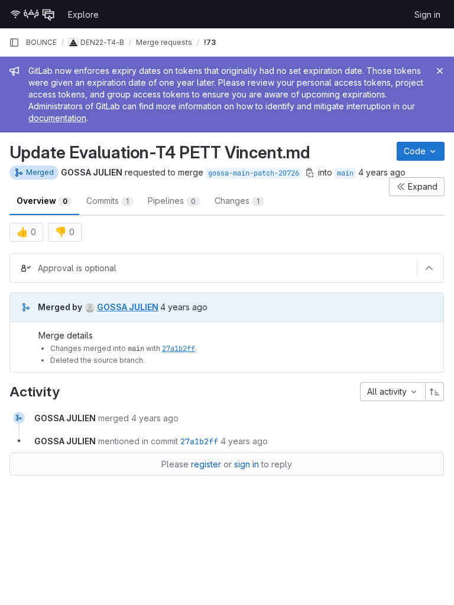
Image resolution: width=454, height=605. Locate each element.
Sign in (427, 14)
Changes (237, 201)
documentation (57, 118)
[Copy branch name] (310, 172)
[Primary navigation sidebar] (14, 42)
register (206, 464)
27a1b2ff (178, 348)
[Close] (440, 71)
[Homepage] (33, 14)
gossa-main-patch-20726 (253, 173)
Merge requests (164, 42)
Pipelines (172, 201)
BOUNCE (41, 42)
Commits (107, 201)
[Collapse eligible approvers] (429, 268)
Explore (83, 14)
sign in (246, 464)
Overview (42, 201)
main (345, 173)
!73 (210, 42)
